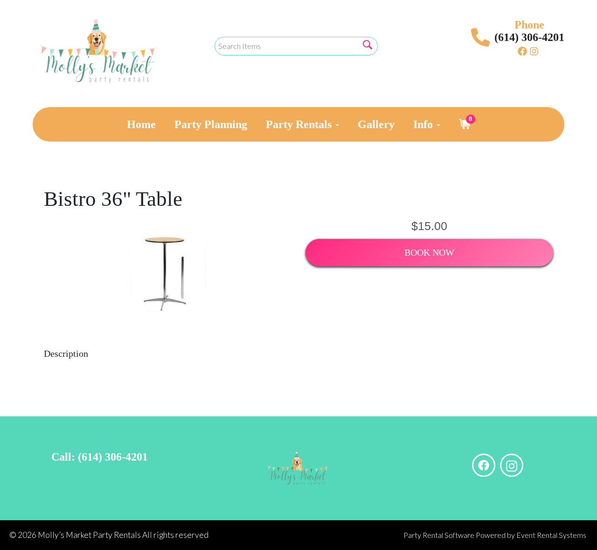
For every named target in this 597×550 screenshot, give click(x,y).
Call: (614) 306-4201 (99, 457)
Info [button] (424, 124)
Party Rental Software (438, 534)
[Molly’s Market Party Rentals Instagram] (534, 50)
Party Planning (210, 124)
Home (141, 124)
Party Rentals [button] (300, 124)
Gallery (376, 124)
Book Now (429, 252)
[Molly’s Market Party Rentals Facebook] (522, 50)
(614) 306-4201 (529, 37)
